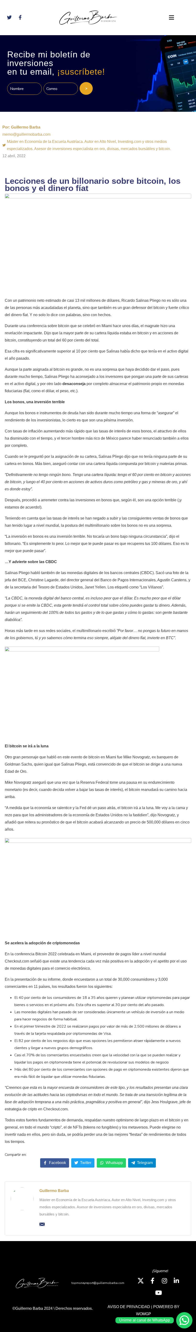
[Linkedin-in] (176, 1281)
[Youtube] (158, 1292)
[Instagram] (164, 1281)
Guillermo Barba (54, 1191)
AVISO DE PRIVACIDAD (129, 1307)
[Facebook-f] (152, 1281)
